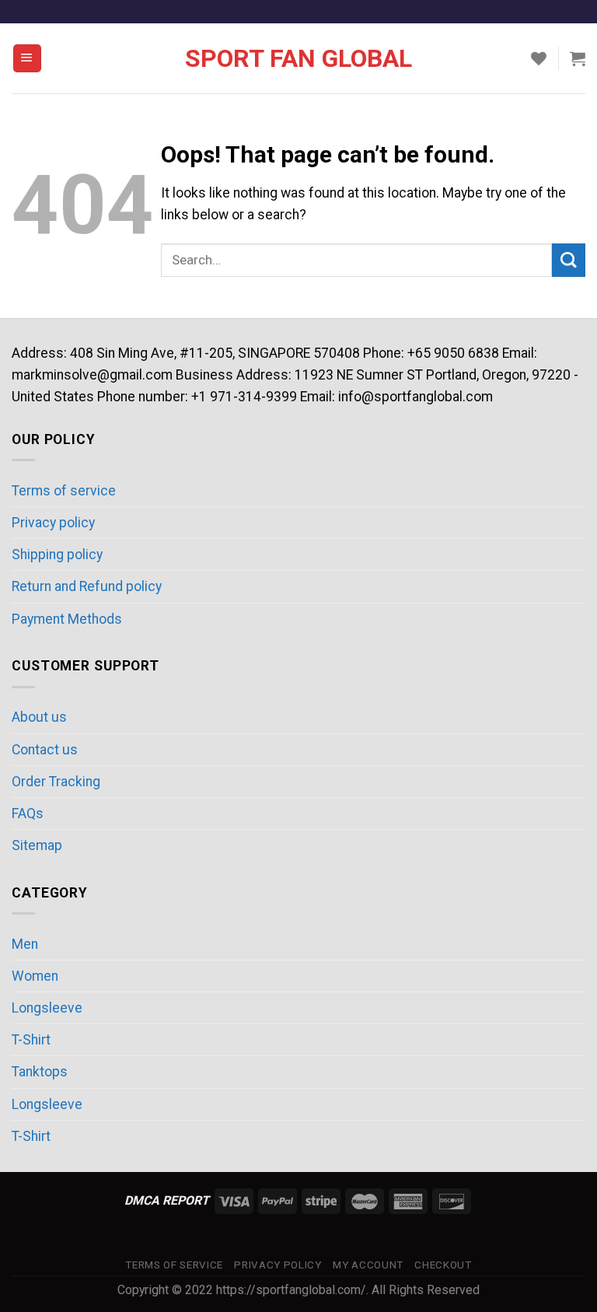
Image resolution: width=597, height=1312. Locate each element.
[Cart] (577, 58)
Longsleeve (47, 1008)
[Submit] (568, 260)
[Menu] (27, 58)
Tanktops (40, 1071)
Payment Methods (67, 619)
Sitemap (37, 845)
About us (39, 717)
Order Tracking (56, 781)
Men (25, 944)
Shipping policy (57, 554)
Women (35, 976)
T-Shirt (31, 1040)
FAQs (28, 813)
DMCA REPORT (166, 1200)
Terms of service (64, 491)
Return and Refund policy (87, 586)
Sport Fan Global (298, 58)
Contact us (45, 749)
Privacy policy (53, 522)
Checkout (442, 1265)
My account (368, 1265)
